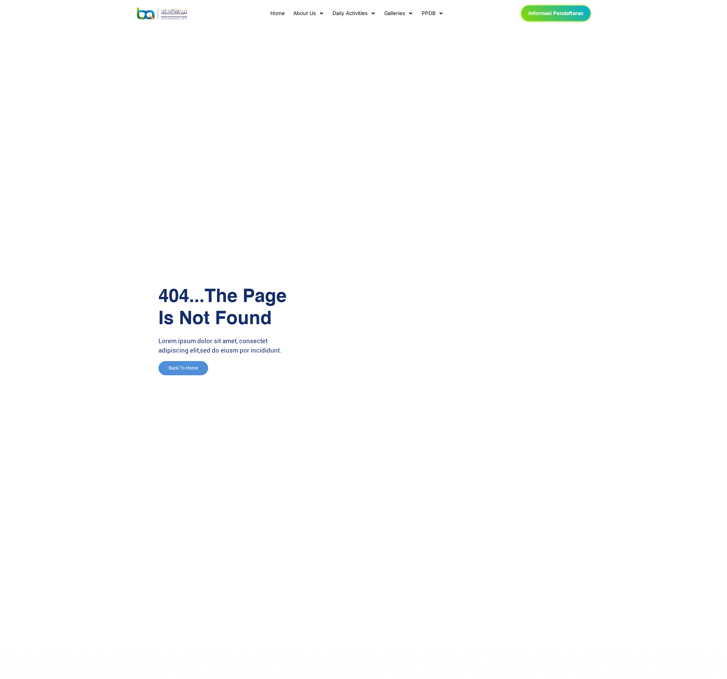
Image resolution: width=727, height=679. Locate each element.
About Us (304, 13)
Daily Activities (350, 13)
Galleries (394, 13)
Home (277, 13)
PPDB (429, 13)
